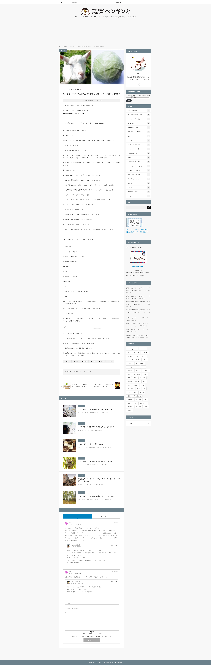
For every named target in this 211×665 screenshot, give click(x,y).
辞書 (135, 403)
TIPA (129, 352)
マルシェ (130, 370)
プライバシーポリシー (141, 2)
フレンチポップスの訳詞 (138, 119)
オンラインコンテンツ (133, 359)
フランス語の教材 (138, 153)
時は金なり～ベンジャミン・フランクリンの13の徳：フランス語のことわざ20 (99, 480)
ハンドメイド (139, 363)
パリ (143, 367)
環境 (135, 392)
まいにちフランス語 (133, 356)
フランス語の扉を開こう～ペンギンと (104, 662)
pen (138, 73)
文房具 (135, 385)
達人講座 (130, 407)
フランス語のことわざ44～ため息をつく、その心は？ (96, 427)
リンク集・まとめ (138, 187)
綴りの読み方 (137, 396)
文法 (142, 385)
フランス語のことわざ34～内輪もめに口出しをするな (96, 496)
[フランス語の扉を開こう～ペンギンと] (105, 14)
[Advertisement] (105, 33)
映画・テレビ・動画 (138, 127)
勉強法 (138, 157)
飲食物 (76, 371)
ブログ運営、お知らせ (138, 191)
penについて (138, 196)
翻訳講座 (130, 399)
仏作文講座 (137, 374)
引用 (117, 522)
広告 (138, 136)
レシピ (138, 370)
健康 (129, 378)
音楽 (146, 407)
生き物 (80, 371)
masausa (142, 349)
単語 (135, 378)
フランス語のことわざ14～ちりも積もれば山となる (95, 461)
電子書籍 (138, 407)
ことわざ (63, 50)
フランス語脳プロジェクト (138, 174)
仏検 (145, 374)
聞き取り (138, 399)
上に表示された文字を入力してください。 (92, 633)
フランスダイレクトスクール (138, 166)
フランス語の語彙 (138, 110)
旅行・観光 (130, 388)
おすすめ (136, 352)
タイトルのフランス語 (138, 149)
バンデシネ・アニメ (133, 367)
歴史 (129, 392)
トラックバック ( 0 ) (106, 516)
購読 (129, 101)
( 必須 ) (67, 603)
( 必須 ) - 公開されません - (72, 608)
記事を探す (118, 2)
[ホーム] (61, 2)
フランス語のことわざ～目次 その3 (90, 444)
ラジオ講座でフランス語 (138, 161)
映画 (138, 388)
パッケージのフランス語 (138, 144)
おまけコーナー (138, 183)
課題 (129, 403)
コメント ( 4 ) (77, 516)
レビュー (146, 370)
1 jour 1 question (132, 349)
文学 (129, 385)
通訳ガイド (143, 403)
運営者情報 (74, 2)
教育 (144, 381)
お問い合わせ (96, 2)
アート (143, 356)
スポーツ (130, 363)
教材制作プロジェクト (133, 381)
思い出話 (142, 378)
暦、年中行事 (138, 123)
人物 (129, 374)
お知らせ (145, 352)
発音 (129, 396)
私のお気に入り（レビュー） (138, 179)
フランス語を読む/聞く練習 (138, 114)
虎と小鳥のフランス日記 (138, 170)
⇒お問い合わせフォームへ (138, 266)
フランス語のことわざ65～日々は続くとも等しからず (96, 409)
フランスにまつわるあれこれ (138, 131)
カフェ (145, 359)
